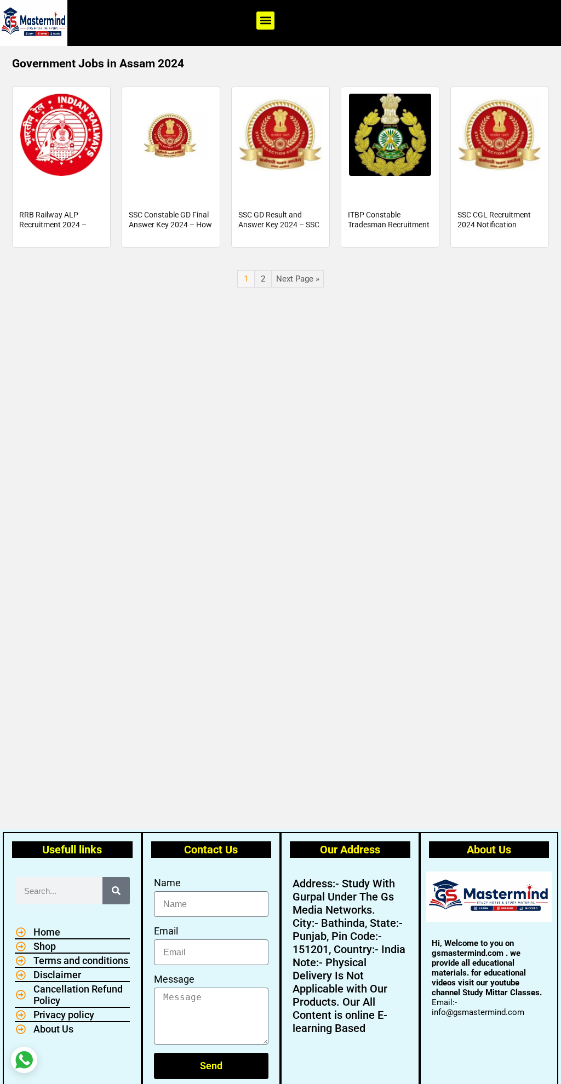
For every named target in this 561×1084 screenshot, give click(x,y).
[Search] (116, 890)
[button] (265, 21)
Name (167, 882)
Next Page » (297, 279)
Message (174, 979)
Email (166, 931)
